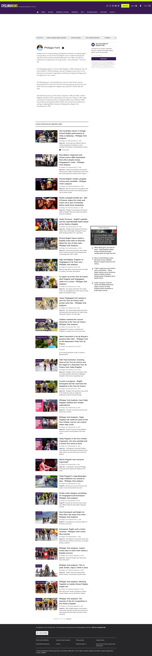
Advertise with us (81, 644)
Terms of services (108, 61)
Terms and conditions (42, 640)
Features (103, 12)
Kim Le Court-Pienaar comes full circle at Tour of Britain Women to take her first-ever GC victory (104, 261)
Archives (68, 619)
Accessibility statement (42, 644)
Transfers (107, 38)
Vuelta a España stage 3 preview (56, 38)
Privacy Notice (110, 63)
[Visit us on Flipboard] (118, 6)
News (43, 12)
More (112, 12)
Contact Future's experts (63, 640)
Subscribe (125, 5)
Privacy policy (80, 640)
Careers (58, 644)
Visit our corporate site (98, 627)
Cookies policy (100, 640)
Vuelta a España (76, 38)
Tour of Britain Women (92, 38)
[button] (147, 6)
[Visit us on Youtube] (116, 6)
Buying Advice (92, 12)
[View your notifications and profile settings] (140, 6)
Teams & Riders (40, 320)
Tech (82, 12)
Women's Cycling (62, 12)
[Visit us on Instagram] (113, 6)
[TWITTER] (63, 48)
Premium (75, 12)
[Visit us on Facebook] (107, 6)
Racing (50, 12)
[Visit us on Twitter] (110, 6)
